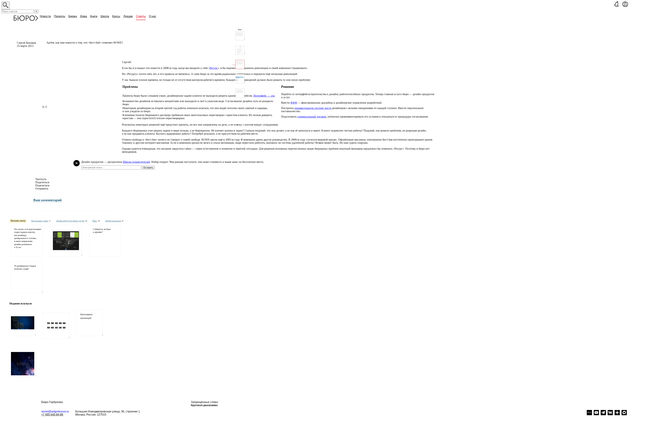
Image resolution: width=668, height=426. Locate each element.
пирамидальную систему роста (313, 108)
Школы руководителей (136, 161)
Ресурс (214, 68)
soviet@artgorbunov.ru (55, 411)
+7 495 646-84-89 (52, 414)
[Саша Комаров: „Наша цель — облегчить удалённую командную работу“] (66, 241)
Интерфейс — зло (264, 95)
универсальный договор (311, 116)
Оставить (148, 167)
